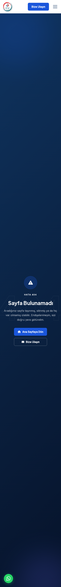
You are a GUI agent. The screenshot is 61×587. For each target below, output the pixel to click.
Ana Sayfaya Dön (32, 331)
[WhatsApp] (8, 578)
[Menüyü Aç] (55, 6)
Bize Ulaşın (38, 6)
